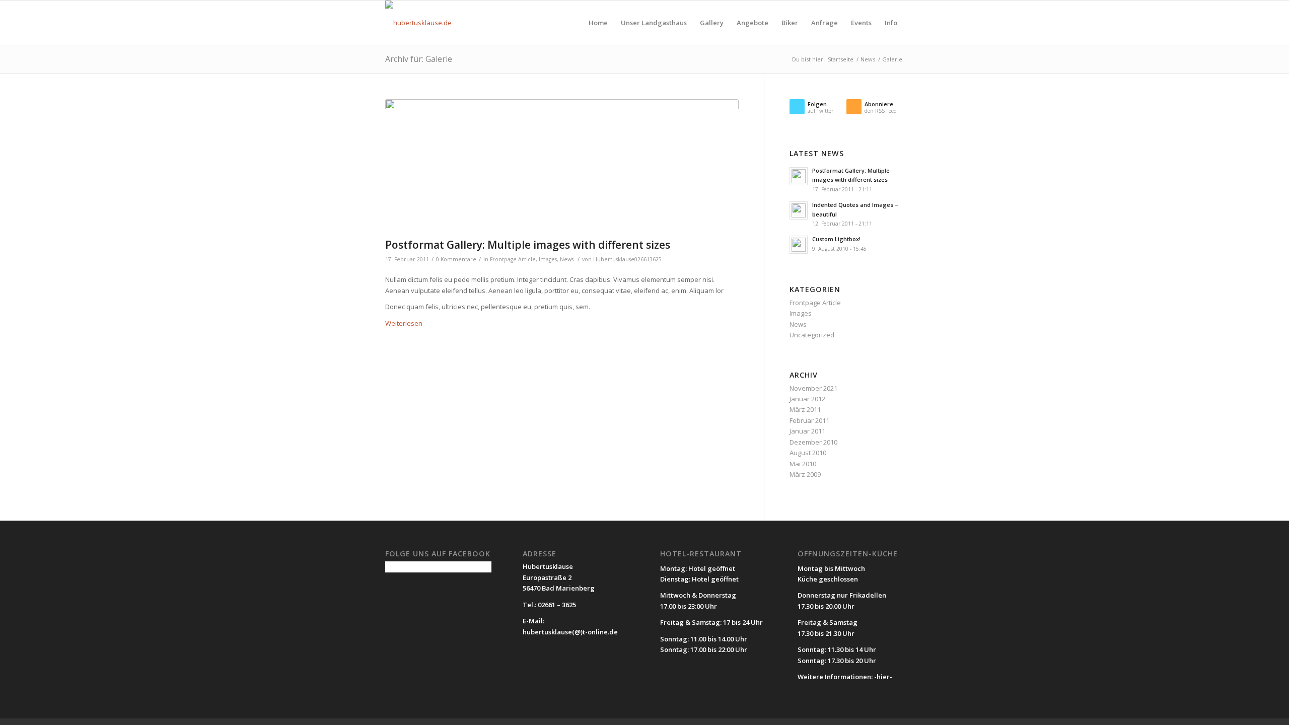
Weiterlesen (403, 323)
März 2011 (805, 409)
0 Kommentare (456, 259)
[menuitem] (598, 23)
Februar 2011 (809, 420)
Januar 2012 (807, 398)
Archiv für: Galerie (418, 58)
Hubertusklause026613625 (627, 259)
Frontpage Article (513, 259)
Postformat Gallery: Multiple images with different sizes (527, 245)
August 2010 (808, 452)
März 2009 (805, 474)
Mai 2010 (803, 463)
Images (548, 259)
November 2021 (813, 388)
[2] (562, 166)
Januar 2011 (807, 431)
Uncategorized (812, 334)
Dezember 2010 (813, 442)
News (567, 259)
